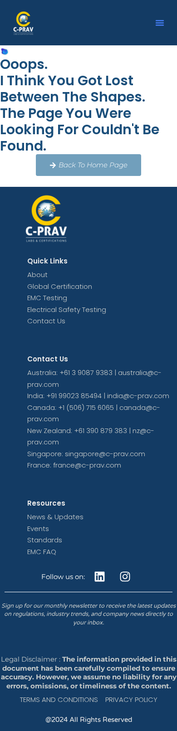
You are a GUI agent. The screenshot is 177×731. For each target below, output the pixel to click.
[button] (160, 22)
